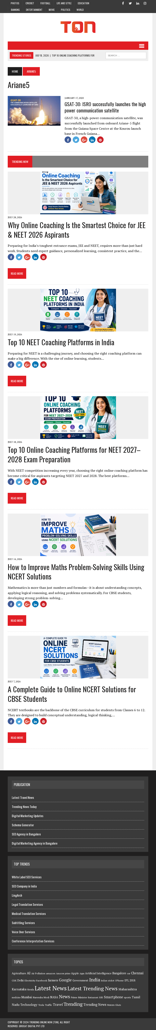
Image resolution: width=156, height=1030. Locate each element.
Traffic (48, 1005)
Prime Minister (79, 997)
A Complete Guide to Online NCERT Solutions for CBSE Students (72, 694)
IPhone (119, 980)
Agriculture (19, 973)
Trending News (94, 1004)
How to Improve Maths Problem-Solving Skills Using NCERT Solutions (76, 571)
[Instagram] (145, 2)
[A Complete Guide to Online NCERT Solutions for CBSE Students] (78, 675)
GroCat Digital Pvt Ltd (31, 1026)
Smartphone (113, 997)
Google (65, 980)
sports (127, 997)
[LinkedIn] (137, 2)
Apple (75, 973)
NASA (54, 997)
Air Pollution (38, 973)
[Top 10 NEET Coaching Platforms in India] (78, 328)
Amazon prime (63, 973)
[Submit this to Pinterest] (100, 139)
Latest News (51, 988)
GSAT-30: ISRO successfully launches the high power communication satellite (105, 107)
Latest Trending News (92, 988)
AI (28, 972)
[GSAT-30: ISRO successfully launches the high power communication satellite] (34, 123)
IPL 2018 (130, 980)
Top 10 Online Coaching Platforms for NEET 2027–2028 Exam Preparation (74, 454)
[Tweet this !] (76, 139)
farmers (53, 980)
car (128, 973)
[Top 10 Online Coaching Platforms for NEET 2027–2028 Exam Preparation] (78, 436)
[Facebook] (123, 2)
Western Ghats (114, 1005)
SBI (101, 997)
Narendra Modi (41, 997)
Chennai (137, 973)
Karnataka (19, 989)
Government (80, 980)
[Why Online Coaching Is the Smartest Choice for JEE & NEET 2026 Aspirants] (78, 211)
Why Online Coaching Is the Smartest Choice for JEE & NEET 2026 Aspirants (77, 229)
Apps (82, 973)
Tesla (41, 1005)
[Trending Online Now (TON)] (78, 27)
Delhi (20, 980)
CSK (14, 980)
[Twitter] (130, 2)
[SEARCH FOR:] (126, 54)
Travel (58, 1004)
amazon (50, 973)
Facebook (41, 980)
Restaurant (93, 997)
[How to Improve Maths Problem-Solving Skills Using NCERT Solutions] (78, 553)
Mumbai (26, 997)
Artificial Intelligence (98, 973)
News (64, 996)
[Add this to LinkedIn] (92, 139)
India (94, 980)
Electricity (29, 980)
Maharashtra (127, 989)
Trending (73, 1004)
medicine (16, 997)
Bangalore (119, 973)
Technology (28, 1005)
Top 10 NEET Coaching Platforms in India (61, 341)
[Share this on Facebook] (68, 139)
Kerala (30, 989)
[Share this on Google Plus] (84, 139)
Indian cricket (107, 980)
